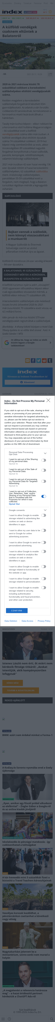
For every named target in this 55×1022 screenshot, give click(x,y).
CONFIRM (16, 611)
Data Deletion (11, 621)
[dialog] (27, 511)
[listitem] (27, 453)
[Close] (49, 401)
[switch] (43, 460)
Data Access (27, 621)
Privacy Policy (44, 621)
